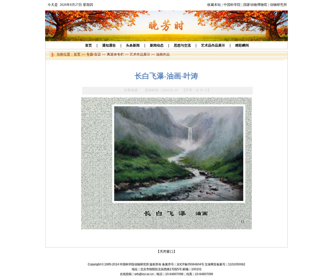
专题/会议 (93, 54)
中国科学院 (232, 5)
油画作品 (163, 54)
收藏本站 (214, 5)
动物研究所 (278, 5)
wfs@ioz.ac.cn (144, 274)
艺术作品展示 (140, 54)
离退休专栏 (115, 54)
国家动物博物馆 (255, 5)
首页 (77, 54)
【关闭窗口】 (166, 251)
